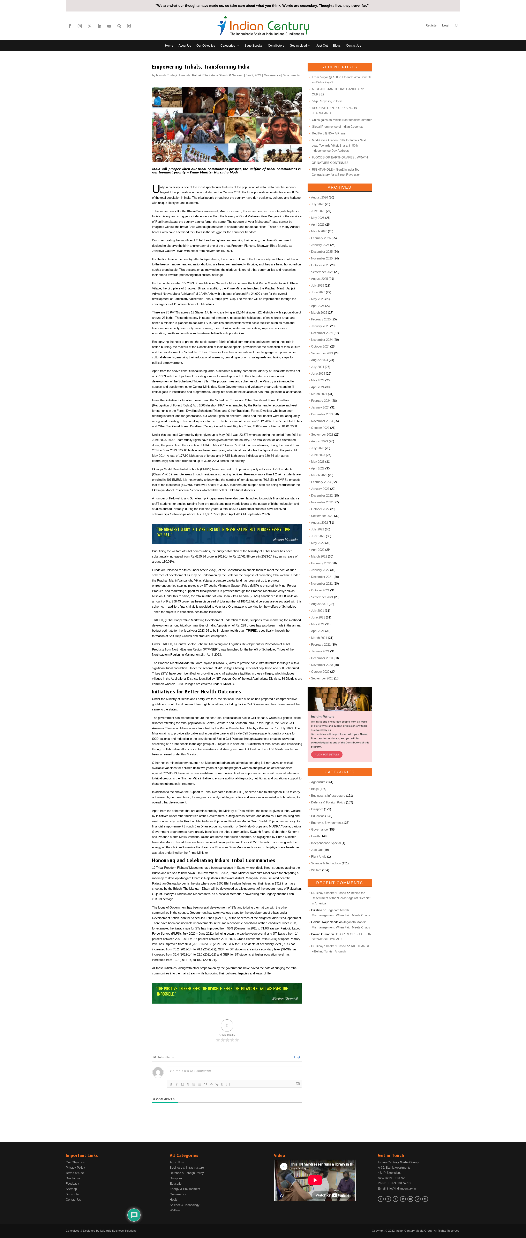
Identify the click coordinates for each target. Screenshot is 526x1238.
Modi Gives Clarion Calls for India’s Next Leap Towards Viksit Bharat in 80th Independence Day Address (339, 145)
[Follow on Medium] (129, 26)
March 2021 (319, 637)
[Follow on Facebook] (70, 26)
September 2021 (322, 597)
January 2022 (320, 570)
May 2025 (317, 299)
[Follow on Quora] (119, 26)
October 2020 (320, 671)
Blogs (337, 45)
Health (315, 836)
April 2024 (317, 387)
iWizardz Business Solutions (118, 1230)
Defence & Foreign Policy (328, 802)
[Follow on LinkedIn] (99, 26)
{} (222, 1083)
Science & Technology (326, 863)
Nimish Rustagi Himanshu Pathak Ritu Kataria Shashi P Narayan (199, 75)
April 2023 (317, 468)
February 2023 (321, 482)
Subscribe (72, 1194)
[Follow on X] (89, 26)
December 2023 (322, 414)
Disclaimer (73, 1178)
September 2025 (322, 272)
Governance (272, 75)
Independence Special (326, 843)
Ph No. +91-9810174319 (394, 1183)
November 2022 (322, 502)
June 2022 (318, 536)
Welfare (316, 870)
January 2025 (320, 326)
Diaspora (317, 809)
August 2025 (319, 278)
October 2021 (320, 590)
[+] (228, 1083)
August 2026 (319, 197)
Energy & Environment (326, 822)
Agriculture (318, 782)
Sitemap (71, 1189)
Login (446, 25)
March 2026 (319, 231)
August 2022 (319, 522)
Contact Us (353, 45)
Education (317, 816)
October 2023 (320, 427)
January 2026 (320, 245)
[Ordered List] (194, 1084)
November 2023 (322, 421)
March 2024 (319, 394)
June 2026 (318, 211)
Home (169, 45)
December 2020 (322, 658)
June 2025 (318, 292)
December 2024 (322, 333)
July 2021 (317, 610)
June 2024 (318, 373)
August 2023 (319, 441)
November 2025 (322, 258)
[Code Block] (211, 1084)
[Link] (217, 1084)
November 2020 (322, 665)
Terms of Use (75, 1173)
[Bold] (171, 1084)
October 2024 (320, 346)
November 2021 (322, 583)
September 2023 (322, 434)
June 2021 (318, 617)
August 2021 (319, 604)
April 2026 (317, 224)
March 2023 (319, 475)
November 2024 (322, 339)
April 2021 (317, 631)
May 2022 (317, 543)
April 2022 (317, 549)
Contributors (276, 45)
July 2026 (317, 204)
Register (432, 25)
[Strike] (188, 1084)
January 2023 (320, 488)
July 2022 (317, 529)
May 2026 (317, 217)
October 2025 (320, 265)
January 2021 (320, 651)
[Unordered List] (200, 1084)
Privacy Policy (75, 1167)
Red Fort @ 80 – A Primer (329, 133)
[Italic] (177, 1084)
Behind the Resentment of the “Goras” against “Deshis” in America (341, 898)
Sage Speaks (254, 45)
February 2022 (321, 563)
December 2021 (322, 576)
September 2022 (322, 515)
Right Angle (318, 856)
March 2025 (319, 312)
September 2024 (322, 353)
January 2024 (320, 407)
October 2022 (320, 509)
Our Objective (205, 45)
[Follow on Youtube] (109, 26)
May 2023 (317, 461)
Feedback (72, 1183)
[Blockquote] (205, 1084)
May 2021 (317, 624)
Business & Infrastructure (328, 795)
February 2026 (321, 238)
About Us (185, 45)
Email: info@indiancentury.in (397, 1188)
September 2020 (322, 678)
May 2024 (317, 380)
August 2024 (319, 360)
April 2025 (317, 305)
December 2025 (322, 251)
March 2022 (319, 556)
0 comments (291, 75)
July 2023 (317, 448)
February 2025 (321, 319)
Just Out (322, 45)
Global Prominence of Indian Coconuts (337, 126)
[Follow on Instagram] (80, 26)
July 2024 (317, 366)
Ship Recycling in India (327, 101)
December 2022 (322, 495)
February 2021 (321, 644)
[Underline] (182, 1084)
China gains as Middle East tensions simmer (342, 120)
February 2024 (321, 400)
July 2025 (317, 285)
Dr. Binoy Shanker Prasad (328, 893)
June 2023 (318, 455)
